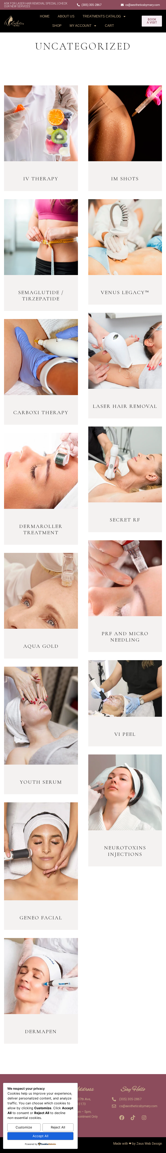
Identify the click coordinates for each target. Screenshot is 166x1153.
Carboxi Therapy (41, 412)
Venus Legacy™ (125, 292)
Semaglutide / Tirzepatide (41, 295)
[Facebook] (122, 1118)
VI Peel (125, 734)
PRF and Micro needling (125, 636)
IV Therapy (41, 178)
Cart (109, 25)
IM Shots (125, 178)
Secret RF (125, 520)
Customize (24, 1127)
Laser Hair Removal (125, 406)
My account (81, 25)
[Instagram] (144, 1118)
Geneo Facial (41, 917)
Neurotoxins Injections (125, 851)
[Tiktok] (133, 1118)
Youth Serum (41, 782)
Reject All (58, 1127)
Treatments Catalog (102, 16)
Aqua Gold (41, 646)
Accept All (40, 1136)
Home (45, 16)
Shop (57, 25)
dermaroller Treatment (41, 529)
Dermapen (41, 1031)
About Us (66, 16)
